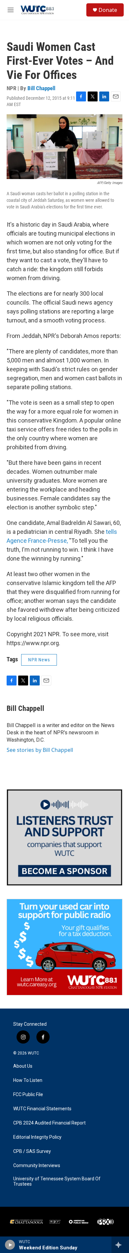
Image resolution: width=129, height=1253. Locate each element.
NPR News (39, 659)
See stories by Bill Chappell (40, 750)
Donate (108, 10)
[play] (10, 1244)
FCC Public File (28, 1094)
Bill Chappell (41, 88)
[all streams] (120, 1244)
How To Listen (27, 1080)
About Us (22, 1066)
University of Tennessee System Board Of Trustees (57, 1181)
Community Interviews (36, 1165)
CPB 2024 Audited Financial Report (49, 1123)
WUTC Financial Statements (42, 1108)
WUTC (33, 1053)
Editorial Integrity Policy (37, 1137)
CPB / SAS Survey (32, 1151)
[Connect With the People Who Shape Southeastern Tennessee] (64, 837)
